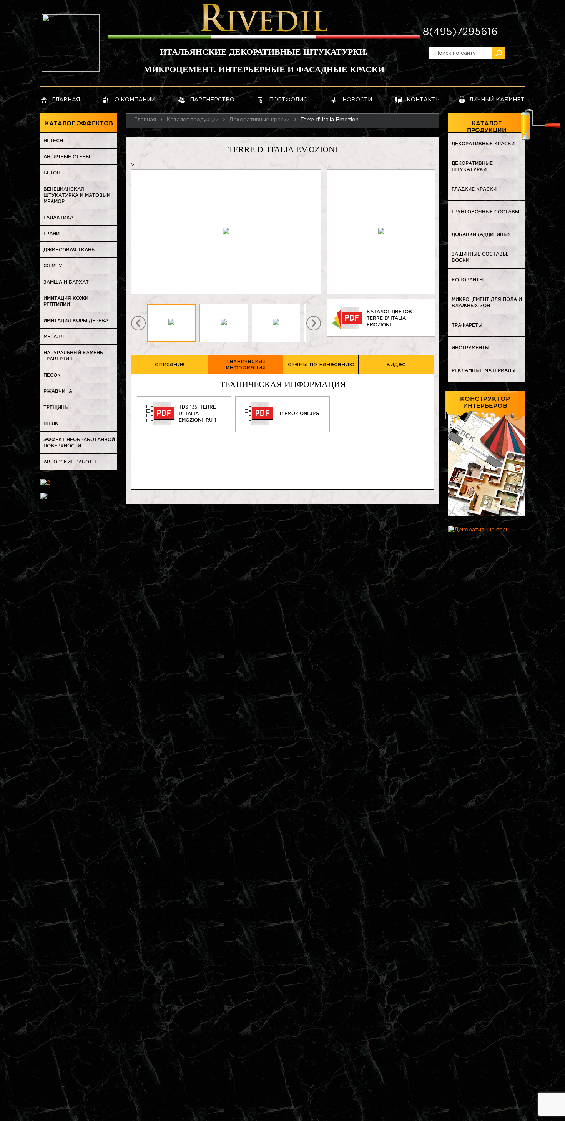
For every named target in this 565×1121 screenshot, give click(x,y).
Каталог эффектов (79, 123)
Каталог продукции (487, 126)
